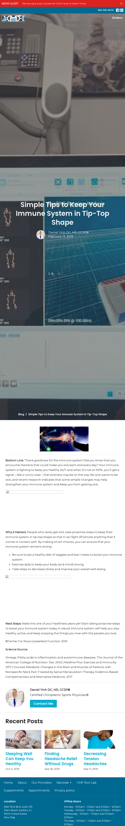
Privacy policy (65, 790)
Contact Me (43, 703)
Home (8, 782)
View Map (9, 817)
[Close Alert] (121, 4)
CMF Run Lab (87, 782)
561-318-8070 (106, 10)
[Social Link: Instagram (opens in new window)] (121, 10)
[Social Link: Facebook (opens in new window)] (117, 10)
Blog (21, 414)
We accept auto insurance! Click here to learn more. (54, 3)
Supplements (14, 790)
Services (63, 782)
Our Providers (42, 782)
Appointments (39, 790)
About (22, 782)
